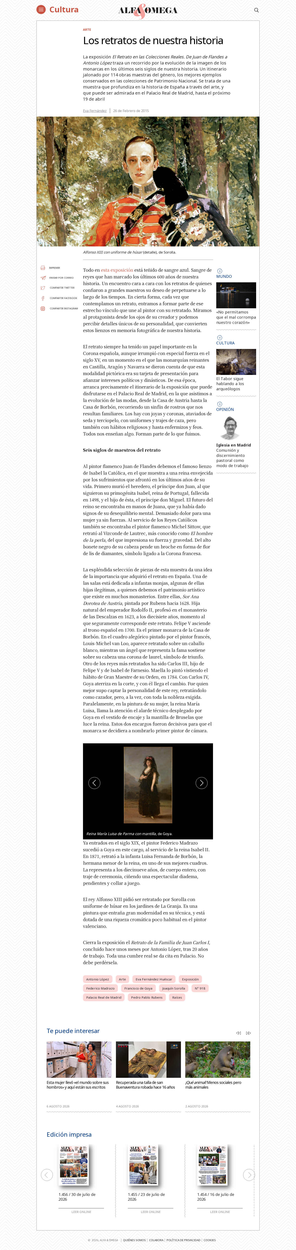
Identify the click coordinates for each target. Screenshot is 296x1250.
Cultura (64, 9)
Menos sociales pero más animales (213, 1085)
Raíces (177, 997)
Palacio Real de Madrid (103, 997)
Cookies (210, 1240)
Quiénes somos (134, 1240)
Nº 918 (200, 988)
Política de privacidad (183, 1240)
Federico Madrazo (100, 988)
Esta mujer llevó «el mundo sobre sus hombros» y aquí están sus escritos (78, 1085)
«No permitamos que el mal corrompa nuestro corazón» (236, 317)
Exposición (190, 979)
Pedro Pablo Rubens (147, 997)
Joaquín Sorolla (173, 988)
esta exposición (117, 270)
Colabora (156, 1240)
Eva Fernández (95, 110)
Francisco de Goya (138, 988)
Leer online (81, 1212)
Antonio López (97, 979)
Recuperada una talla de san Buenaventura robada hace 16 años (145, 1085)
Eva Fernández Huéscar (154, 979)
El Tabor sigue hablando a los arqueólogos (230, 384)
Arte (87, 29)
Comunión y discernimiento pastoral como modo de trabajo (232, 458)
